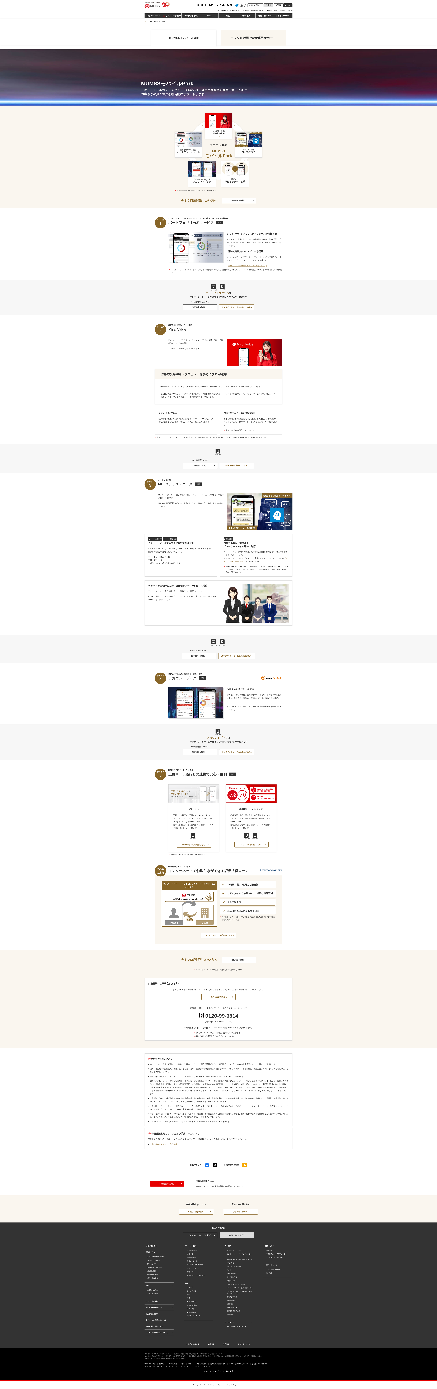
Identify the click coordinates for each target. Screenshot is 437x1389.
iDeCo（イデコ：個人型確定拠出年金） (240, 1288)
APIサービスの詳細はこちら (193, 845)
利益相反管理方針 (186, 1364)
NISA (147, 1286)
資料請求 (269, 1273)
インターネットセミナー (195, 1264)
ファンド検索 (191, 1291)
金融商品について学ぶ (154, 1267)
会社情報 (246, 10)
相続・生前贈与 (152, 1278)
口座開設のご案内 (166, 1184)
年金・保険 (190, 1309)
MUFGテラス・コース (234, 1250)
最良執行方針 (173, 1364)
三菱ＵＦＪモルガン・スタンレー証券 (210, 5)
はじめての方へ (151, 1246)
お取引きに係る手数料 (234, 1266)
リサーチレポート (193, 1268)
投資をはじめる (152, 1264)
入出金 (229, 1270)
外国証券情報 (191, 1312)
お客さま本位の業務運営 (259, 1364)
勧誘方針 (162, 1364)
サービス (228, 1246)
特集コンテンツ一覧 (193, 1316)
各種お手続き (231, 1300)
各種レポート (191, 1272)
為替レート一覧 (192, 1261)
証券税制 (230, 1314)
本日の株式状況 (192, 1250)
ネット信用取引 (192, 1305)
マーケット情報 (190, 1246)
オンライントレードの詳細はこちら (236, 307)
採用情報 (282, 10)
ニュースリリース (271, 10)
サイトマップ (170, 1366)
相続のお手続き (232, 1297)
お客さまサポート (271, 1265)
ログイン (200, 1235)
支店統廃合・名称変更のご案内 (276, 1254)
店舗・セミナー (270, 1246)
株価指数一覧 (191, 1257)
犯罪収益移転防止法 (233, 1311)
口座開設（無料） (238, 200)
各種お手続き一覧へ (196, 1212)
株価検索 (190, 1254)
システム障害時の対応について (157, 1332)
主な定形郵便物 (232, 1277)
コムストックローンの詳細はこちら (217, 935)
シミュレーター (230, 1322)
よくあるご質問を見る (218, 997)
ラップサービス (192, 1301)
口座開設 (278, 5)
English (290, 10)
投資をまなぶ (150, 1252)
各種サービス (231, 1281)
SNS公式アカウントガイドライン (188, 1366)
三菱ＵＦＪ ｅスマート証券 (236, 1284)
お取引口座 (230, 1263)
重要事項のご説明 (150, 1364)
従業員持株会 (231, 1273)
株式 (188, 1294)
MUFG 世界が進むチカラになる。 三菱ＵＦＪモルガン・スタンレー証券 (168, 4)
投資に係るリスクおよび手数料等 (163, 1144)
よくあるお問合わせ (255, 5)
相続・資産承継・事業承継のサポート (239, 1259)
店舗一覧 (269, 1250)
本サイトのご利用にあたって (156, 1320)
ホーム (147, 21)
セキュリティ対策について (155, 1307)
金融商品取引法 (232, 1307)
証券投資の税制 (152, 1274)
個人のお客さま (223, 10)
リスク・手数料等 (152, 1301)
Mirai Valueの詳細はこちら (236, 465)
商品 (186, 1283)
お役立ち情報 (151, 1271)
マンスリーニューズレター (196, 1275)
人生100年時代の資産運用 (156, 1257)
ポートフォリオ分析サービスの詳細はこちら (246, 266)
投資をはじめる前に (154, 1260)
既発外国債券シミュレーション (237, 1326)
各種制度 (230, 1304)
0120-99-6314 (221, 1015)
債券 (188, 1298)
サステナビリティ (257, 10)
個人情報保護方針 (152, 1314)
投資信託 (190, 1287)
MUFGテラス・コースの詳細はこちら (236, 656)
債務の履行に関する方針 (154, 1326)
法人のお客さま (235, 10)
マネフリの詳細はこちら (251, 845)
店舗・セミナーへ (240, 1212)
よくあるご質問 (152, 1293)
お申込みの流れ (152, 1290)
